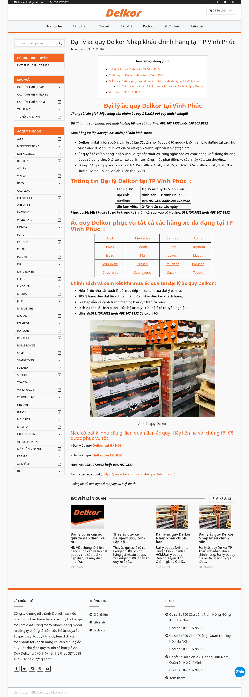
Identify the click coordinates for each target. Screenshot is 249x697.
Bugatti (23, 411)
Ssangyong (25, 360)
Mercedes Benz (28, 146)
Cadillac (23, 190)
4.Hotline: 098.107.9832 (124, 92)
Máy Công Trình (29, 448)
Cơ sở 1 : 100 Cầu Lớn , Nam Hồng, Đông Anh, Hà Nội (200, 617)
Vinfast (22, 175)
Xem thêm (177, 678)
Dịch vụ (149, 26)
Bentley (23, 161)
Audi (20, 138)
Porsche (23, 330)
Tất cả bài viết (224, 498)
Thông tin (97, 601)
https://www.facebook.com (124, 474)
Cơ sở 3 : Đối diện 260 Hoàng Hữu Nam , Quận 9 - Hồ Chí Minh (199, 660)
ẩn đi (166, 61)
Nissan (22, 315)
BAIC (20, 471)
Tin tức (104, 26)
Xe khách (23, 463)
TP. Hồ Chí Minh (28, 116)
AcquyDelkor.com (159, 474)
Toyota (22, 382)
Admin (79, 49)
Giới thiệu (173, 26)
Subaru (22, 367)
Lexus (21, 278)
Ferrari (22, 404)
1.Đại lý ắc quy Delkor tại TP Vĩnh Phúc (135, 69)
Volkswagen (26, 389)
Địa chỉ (171, 601)
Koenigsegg (26, 153)
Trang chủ (54, 26)
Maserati (24, 426)
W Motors (24, 219)
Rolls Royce (26, 345)
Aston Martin (27, 441)
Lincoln (23, 286)
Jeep (20, 301)
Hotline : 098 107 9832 (185, 628)
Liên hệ (197, 26)
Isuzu (21, 249)
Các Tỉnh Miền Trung (32, 94)
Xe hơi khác (25, 397)
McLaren (23, 419)
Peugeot (23, 323)
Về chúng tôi (24, 601)
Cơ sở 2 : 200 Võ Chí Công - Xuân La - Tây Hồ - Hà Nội (200, 638)
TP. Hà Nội (24, 109)
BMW (20, 183)
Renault (23, 338)
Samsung (24, 352)
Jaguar (22, 256)
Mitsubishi (25, 308)
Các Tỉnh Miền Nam (31, 101)
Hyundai (23, 241)
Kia (19, 264)
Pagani (22, 456)
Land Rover (25, 271)
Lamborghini (26, 434)
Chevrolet (24, 197)
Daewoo (23, 212)
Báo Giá (126, 26)
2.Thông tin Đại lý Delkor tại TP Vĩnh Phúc (137, 75)
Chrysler (23, 205)
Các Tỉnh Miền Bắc (30, 87)
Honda (22, 227)
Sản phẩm (81, 26)
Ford (20, 234)
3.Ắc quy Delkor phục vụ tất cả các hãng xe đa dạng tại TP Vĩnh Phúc (154, 81)
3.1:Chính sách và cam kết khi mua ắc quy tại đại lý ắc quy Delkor (161, 86)
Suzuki (22, 374)
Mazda (22, 293)
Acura (21, 168)
